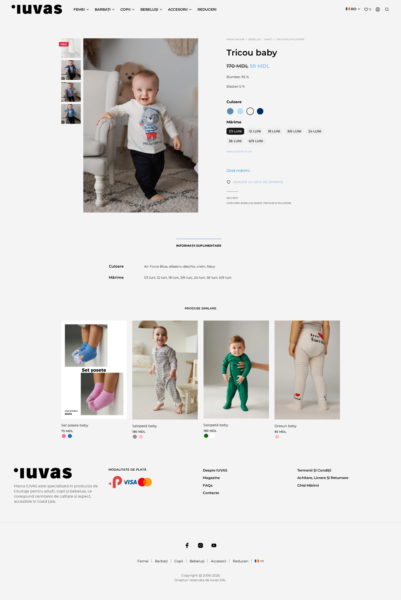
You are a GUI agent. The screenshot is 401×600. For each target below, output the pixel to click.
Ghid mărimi (237, 170)
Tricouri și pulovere (290, 39)
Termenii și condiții (314, 470)
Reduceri (207, 9)
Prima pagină (235, 39)
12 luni (255, 131)
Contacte (211, 493)
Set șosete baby (74, 425)
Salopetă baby (144, 426)
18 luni (274, 131)
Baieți (268, 39)
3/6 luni (294, 131)
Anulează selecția (239, 151)
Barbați (103, 9)
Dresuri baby (286, 426)
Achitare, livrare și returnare (322, 477)
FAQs (208, 485)
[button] (367, 9)
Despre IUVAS (215, 470)
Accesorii (178, 9)
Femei (79, 9)
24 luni (314, 131)
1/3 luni (235, 131)
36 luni (235, 141)
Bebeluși (149, 9)
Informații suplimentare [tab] (198, 245)
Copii (125, 9)
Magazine (211, 477)
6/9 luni (256, 141)
